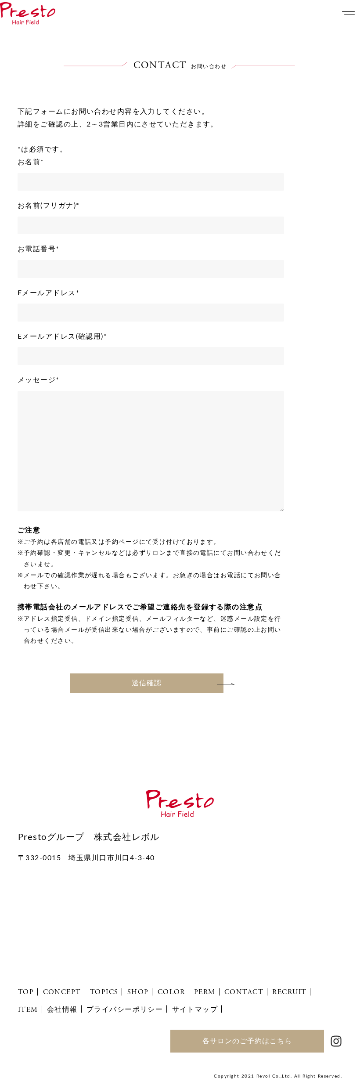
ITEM (28, 1009)
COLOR (171, 992)
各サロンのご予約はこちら (247, 1041)
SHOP (138, 992)
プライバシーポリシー (124, 1009)
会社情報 (62, 1009)
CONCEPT (62, 992)
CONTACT (243, 992)
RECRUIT (289, 992)
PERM (205, 992)
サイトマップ (195, 1009)
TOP (26, 992)
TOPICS (104, 992)
